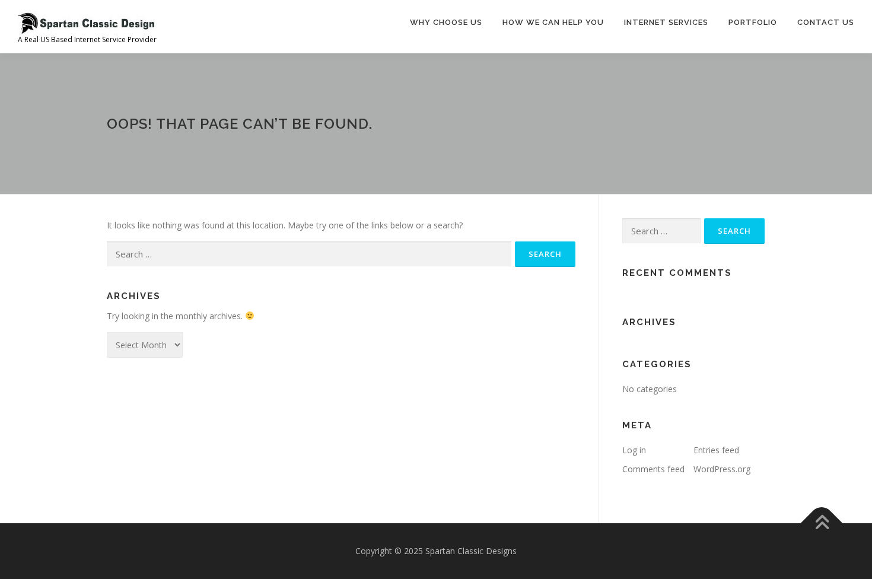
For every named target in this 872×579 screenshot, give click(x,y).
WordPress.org (721, 469)
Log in (634, 450)
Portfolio (752, 22)
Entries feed (716, 450)
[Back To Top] (822, 523)
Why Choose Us (446, 22)
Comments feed (653, 469)
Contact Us (825, 22)
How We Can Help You (553, 22)
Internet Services (666, 22)
